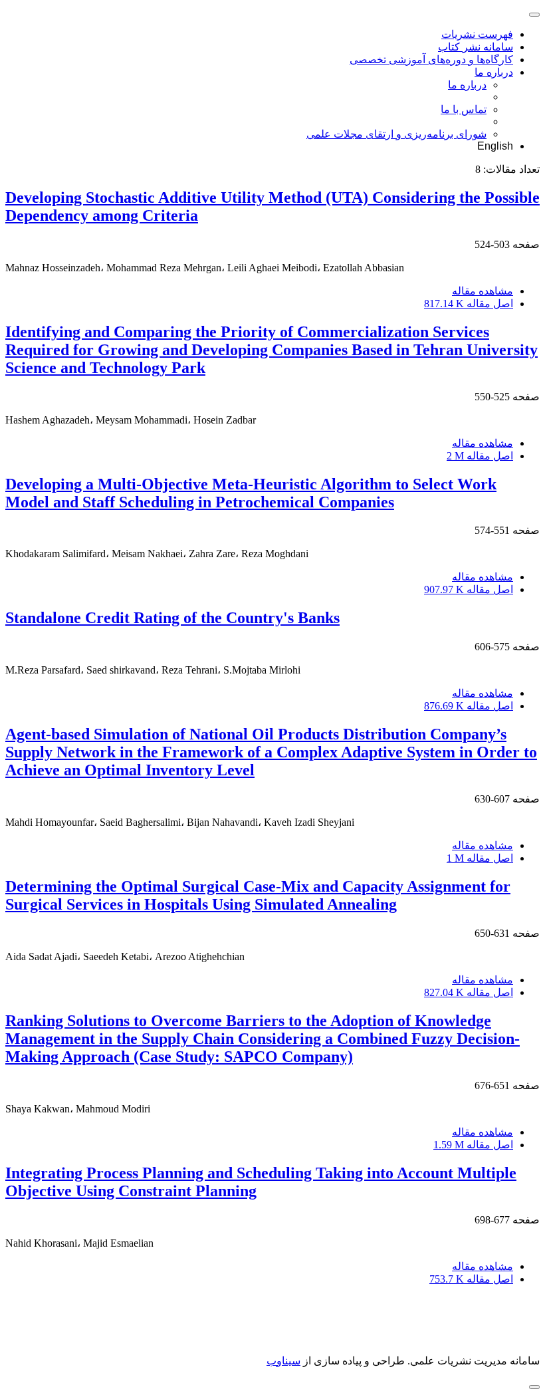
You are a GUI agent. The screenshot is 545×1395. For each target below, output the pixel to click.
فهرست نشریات (477, 34)
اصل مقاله (468, 303)
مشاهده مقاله (482, 291)
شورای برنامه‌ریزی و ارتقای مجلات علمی (396, 134)
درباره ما (494, 72)
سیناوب (283, 1360)
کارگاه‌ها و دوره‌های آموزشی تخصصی (431, 59)
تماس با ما (464, 109)
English (495, 146)
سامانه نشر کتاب (475, 47)
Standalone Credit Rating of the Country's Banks (172, 617)
